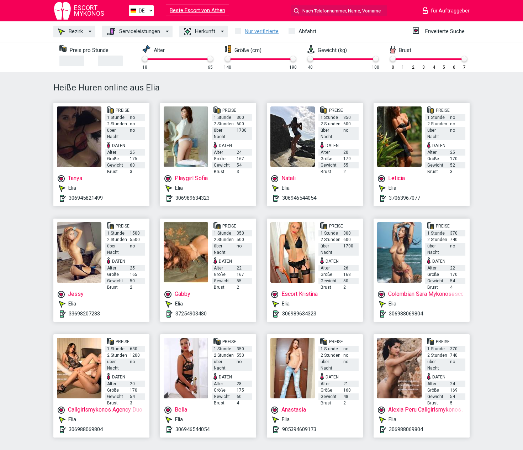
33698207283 (84, 313)
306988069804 (406, 313)
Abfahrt (307, 31)
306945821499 (86, 198)
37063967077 (404, 198)
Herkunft (204, 31)
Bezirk (75, 31)
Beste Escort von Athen (197, 10)
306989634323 (192, 198)
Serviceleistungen (139, 31)
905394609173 (299, 429)
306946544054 (299, 198)
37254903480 (191, 313)
